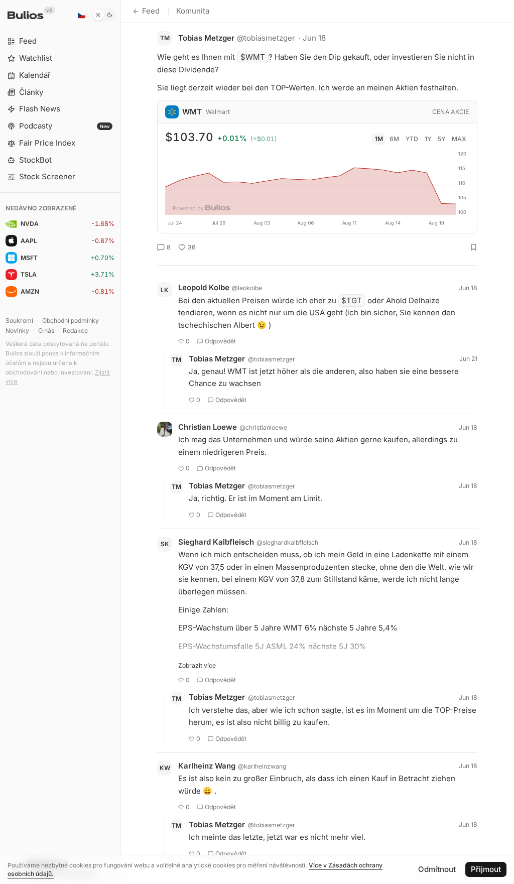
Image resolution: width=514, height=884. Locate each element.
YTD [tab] (412, 139)
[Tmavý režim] (104, 15)
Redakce (75, 330)
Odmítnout (437, 869)
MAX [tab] (459, 139)
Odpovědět (220, 341)
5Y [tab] (441, 139)
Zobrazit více (197, 665)
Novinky (17, 330)
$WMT (252, 57)
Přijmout (486, 869)
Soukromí (19, 320)
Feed (151, 11)
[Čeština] (81, 15)
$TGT (351, 300)
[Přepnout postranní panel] (120, 442)
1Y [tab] (428, 139)
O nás (46, 330)
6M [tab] (394, 139)
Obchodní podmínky (70, 320)
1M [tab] (379, 139)
